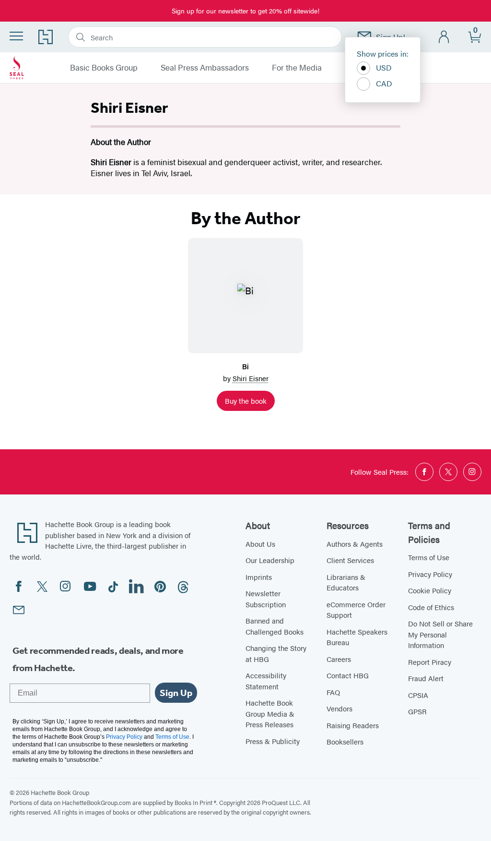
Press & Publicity (273, 741)
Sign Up (176, 692)
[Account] (444, 37)
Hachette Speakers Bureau (357, 637)
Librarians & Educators (346, 582)
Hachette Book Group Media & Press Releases (270, 713)
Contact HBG (348, 675)
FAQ (333, 692)
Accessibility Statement (266, 680)
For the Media (297, 67)
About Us (260, 544)
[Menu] (16, 36)
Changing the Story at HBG (276, 653)
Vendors (339, 708)
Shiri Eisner (251, 378)
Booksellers (345, 741)
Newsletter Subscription (266, 598)
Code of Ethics (431, 607)
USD (384, 67)
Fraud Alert (426, 678)
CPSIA (418, 695)
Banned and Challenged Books (275, 626)
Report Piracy (429, 662)
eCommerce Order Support (356, 609)
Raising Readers (353, 725)
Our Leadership (270, 560)
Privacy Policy (430, 574)
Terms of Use (428, 557)
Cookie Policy (429, 590)
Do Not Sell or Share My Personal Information (440, 634)
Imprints (259, 577)
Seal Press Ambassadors (205, 67)
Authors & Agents (355, 544)
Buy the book (246, 401)
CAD (384, 83)
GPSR (417, 711)
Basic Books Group (104, 67)
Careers (339, 659)
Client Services (350, 560)
